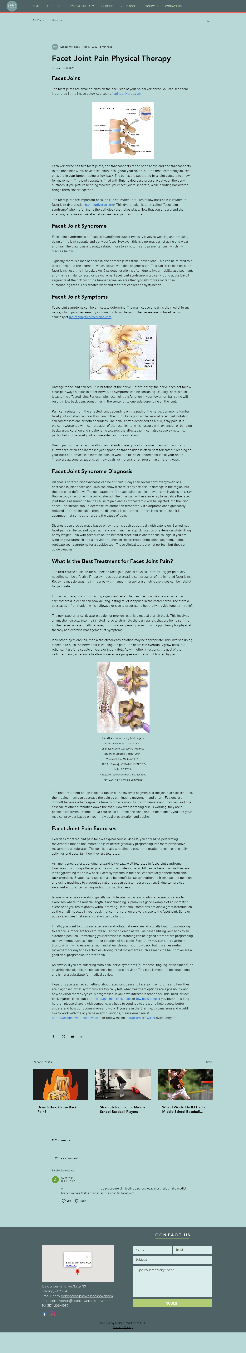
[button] (208, 20)
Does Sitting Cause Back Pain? (57, 1109)
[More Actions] (191, 1179)
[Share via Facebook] (54, 1036)
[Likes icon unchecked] (63, 1201)
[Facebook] (44, 1313)
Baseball (57, 20)
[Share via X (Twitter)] (63, 1036)
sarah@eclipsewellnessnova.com (85, 1301)
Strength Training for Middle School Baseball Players (122, 1109)
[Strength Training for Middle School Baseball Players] (123, 1084)
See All (209, 1061)
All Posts (38, 20)
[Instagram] (52, 1313)
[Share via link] (82, 1036)
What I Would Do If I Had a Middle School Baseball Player (183, 1109)
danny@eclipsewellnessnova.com (87, 1296)
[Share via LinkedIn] (72, 1036)
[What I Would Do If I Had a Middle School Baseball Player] (185, 1084)
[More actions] (191, 47)
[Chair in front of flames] (60, 1084)
